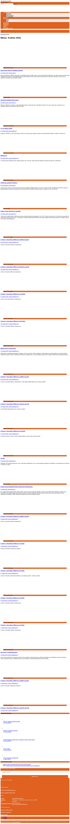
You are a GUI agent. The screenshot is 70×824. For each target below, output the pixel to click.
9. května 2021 (4, 489)
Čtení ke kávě (8, 13)
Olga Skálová (12, 102)
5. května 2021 (4, 600)
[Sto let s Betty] (8, 746)
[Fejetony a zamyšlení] (14, 124)
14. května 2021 (4, 433)
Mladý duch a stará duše (8, 348)
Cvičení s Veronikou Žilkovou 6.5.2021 (12, 570)
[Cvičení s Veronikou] (14, 235)
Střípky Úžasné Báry (10, 15)
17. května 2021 (4, 351)
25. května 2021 (4, 158)
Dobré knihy (5, 17)
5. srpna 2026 (6, 759)
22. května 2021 (4, 269)
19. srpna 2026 (7, 722)
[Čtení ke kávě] (14, 96)
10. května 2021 (4, 461)
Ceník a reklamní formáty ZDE (8, 792)
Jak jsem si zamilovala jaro (9, 652)
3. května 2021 (4, 655)
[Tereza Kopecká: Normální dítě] (8, 755)
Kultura (4, 18)
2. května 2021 (4, 683)
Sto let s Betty (6, 748)
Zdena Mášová (12, 131)
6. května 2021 (4, 573)
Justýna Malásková (13, 158)
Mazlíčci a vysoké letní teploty (10, 730)
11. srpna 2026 (6, 741)
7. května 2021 (4, 546)
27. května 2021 (4, 131)
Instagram (5, 817)
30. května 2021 (4, 102)
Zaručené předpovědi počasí (10, 100)
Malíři (7, 21)
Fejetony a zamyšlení (7, 12)
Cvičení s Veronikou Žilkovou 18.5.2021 (13, 321)
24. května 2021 (4, 185)
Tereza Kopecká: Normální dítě (10, 757)
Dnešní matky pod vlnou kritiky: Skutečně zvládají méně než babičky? (23, 765)
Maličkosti (4, 155)
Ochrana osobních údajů (6, 810)
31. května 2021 (4, 73)
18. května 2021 (4, 324)
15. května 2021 (4, 406)
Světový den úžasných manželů (11, 211)
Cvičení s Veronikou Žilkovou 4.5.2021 (12, 625)
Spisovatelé (5, 25)
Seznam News (4, 814)
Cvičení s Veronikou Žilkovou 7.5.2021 (12, 543)
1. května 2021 (4, 710)
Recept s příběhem (9, 16)
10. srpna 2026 (7, 750)
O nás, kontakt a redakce (7, 28)
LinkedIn (4, 818)
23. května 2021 (4, 214)
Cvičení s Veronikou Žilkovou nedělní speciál (15, 239)
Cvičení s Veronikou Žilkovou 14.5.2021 (13, 431)
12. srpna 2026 (7, 731)
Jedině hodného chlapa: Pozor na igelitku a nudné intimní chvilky (19, 739)
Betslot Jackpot (7, 764)
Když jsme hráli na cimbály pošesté (12, 70)
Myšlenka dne (8, 14)
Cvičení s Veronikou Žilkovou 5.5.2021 (12, 598)
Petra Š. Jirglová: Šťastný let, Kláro (11, 721)
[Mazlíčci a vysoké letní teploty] (8, 728)
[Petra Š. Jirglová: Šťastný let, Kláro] (8, 719)
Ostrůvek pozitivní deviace (9, 183)
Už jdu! (3, 458)
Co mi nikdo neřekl (6, 128)
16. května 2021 (4, 379)
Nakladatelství (6, 24)
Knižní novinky (6, 22)
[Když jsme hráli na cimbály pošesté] (26, 66)
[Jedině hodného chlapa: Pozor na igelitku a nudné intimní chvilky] (8, 737)
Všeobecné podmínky (6, 812)
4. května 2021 (4, 627)
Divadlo (7, 19)
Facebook (5, 816)
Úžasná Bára (12, 73)
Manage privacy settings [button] (6, 1)
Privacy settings (16, 822)
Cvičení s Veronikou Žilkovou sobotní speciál (15, 404)
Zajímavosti (5, 27)
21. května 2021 (4, 296)
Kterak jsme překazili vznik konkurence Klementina (17, 487)
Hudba (7, 20)
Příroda (4, 26)
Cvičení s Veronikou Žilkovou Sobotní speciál (15, 267)
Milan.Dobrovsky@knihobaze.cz (20, 804)
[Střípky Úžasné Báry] (14, 179)
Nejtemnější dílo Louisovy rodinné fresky (21, 764)
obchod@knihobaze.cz (10, 790)
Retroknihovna (6, 23)
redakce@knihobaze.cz (18, 798)
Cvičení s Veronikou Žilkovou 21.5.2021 (13, 294)
